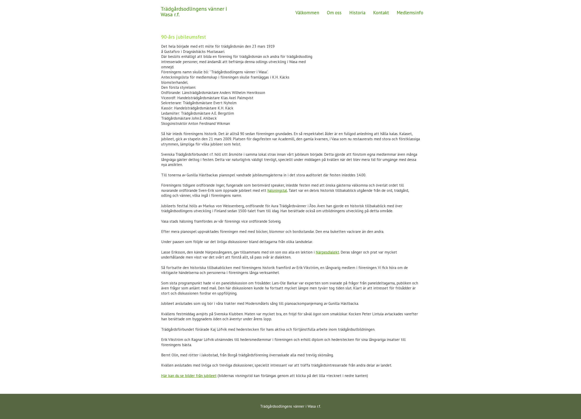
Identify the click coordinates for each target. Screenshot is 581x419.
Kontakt (381, 13)
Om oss (334, 13)
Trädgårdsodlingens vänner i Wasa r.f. (194, 11)
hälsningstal (277, 190)
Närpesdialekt (327, 252)
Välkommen (307, 13)
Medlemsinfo (410, 13)
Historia (357, 13)
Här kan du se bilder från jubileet (189, 375)
